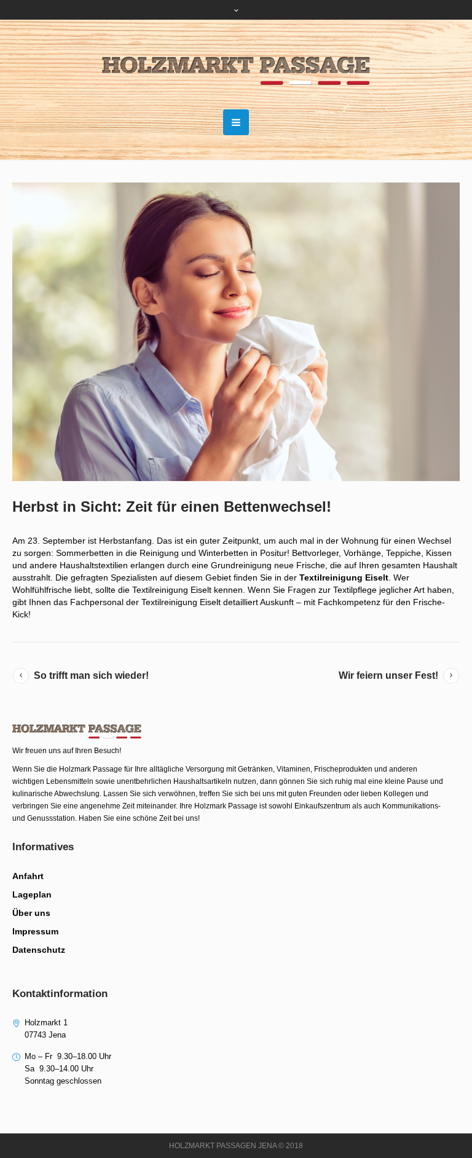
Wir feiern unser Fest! (388, 675)
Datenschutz (38, 950)
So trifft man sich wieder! (91, 675)
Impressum (35, 931)
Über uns (31, 913)
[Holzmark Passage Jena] (236, 71)
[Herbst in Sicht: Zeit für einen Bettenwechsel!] (236, 331)
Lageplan (32, 894)
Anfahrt (28, 876)
